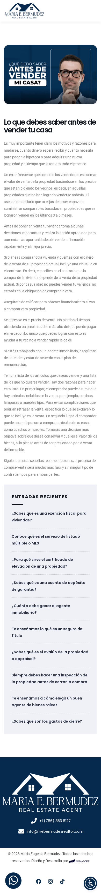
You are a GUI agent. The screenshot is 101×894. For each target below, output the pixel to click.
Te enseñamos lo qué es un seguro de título (47, 632)
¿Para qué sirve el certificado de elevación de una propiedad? (42, 563)
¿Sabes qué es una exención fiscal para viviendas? (49, 517)
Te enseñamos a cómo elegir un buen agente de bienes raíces (47, 702)
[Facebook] (38, 881)
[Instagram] (50, 881)
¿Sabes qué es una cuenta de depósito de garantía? (48, 586)
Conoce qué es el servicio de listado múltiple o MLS (46, 540)
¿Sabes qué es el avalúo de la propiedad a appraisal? (50, 655)
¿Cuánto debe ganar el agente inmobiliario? (41, 609)
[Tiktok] (62, 881)
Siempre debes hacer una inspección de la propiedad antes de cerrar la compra (50, 678)
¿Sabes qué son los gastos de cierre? (47, 721)
